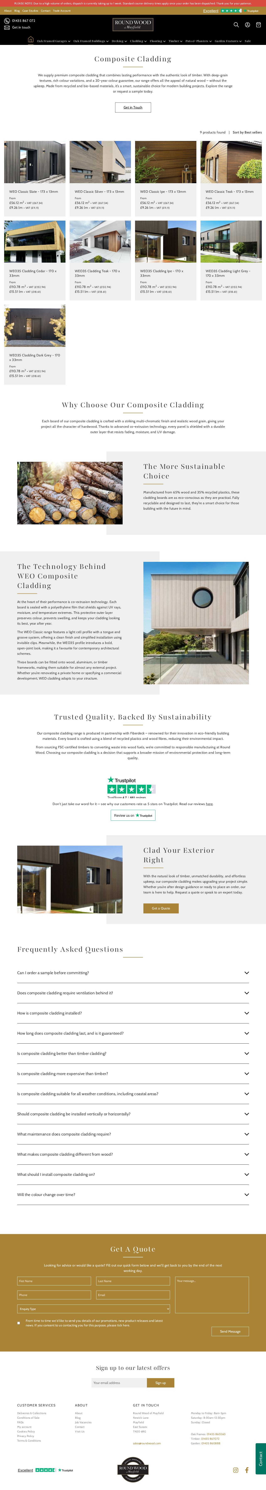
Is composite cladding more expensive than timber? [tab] (62, 1073)
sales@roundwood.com (147, 1443)
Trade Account (62, 10)
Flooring (156, 41)
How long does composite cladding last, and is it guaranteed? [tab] (70, 1033)
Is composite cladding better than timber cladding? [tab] (62, 1053)
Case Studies (30, 10)
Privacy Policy (25, 1436)
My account (24, 1426)
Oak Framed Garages (52, 41)
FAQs (20, 1422)
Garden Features (226, 41)
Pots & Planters (197, 41)
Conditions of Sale (28, 1417)
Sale (248, 41)
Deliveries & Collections (31, 1413)
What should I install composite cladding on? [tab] (56, 1174)
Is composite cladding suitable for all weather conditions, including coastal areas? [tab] (88, 1093)
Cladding (136, 41)
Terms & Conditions (29, 1440)
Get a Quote (161, 908)
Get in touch (21, 27)
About (8, 10)
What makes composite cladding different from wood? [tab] (65, 1154)
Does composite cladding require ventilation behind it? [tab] (65, 993)
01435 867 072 (23, 21)
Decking (118, 41)
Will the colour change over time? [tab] (46, 1194)
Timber (174, 41)
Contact (45, 10)
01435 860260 (216, 1434)
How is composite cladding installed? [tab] (49, 1013)
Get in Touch (133, 107)
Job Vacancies (83, 1422)
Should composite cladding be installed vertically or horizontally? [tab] (74, 1114)
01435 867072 (210, 1438)
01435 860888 (210, 1443)
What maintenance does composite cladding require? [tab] (64, 1134)
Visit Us (79, 1431)
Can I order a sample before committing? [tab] (53, 972)
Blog (17, 10)
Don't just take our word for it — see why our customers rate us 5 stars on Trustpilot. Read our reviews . (133, 804)
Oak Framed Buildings (89, 41)
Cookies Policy (26, 1431)
